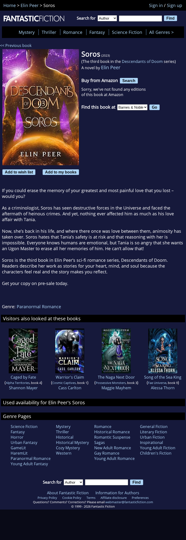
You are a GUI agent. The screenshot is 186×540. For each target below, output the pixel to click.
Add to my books (61, 172)
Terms (90, 497)
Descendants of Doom (142, 61)
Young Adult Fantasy (29, 463)
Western (63, 453)
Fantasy (97, 32)
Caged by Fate (23, 377)
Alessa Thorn (163, 387)
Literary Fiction (153, 432)
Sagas (99, 442)
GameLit (18, 447)
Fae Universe (157, 383)
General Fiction (154, 426)
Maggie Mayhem (116, 387)
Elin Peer (110, 67)
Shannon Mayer (23, 387)
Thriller (49, 32)
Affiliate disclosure (114, 497)
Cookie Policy (71, 497)
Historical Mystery (72, 442)
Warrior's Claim (70, 377)
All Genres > (162, 32)
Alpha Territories (18, 383)
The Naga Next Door (116, 377)
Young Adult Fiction (157, 447)
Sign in (156, 5)
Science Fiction (127, 32)
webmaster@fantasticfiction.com (129, 502)
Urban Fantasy (24, 442)
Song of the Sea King (162, 377)
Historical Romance (112, 432)
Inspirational (151, 442)
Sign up (174, 5)
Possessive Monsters (111, 383)
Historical (64, 437)
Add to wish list (19, 172)
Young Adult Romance (114, 458)
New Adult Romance (112, 447)
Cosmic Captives (64, 383)
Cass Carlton (69, 387)
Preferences (140, 497)
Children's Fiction (155, 453)
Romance (72, 32)
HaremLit (19, 453)
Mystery (27, 32)
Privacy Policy (47, 497)
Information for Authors (117, 492)
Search (128, 80)
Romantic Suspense (112, 437)
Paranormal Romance (39, 306)
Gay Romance (106, 453)
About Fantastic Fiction (68, 492)
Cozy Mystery (68, 447)
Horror (17, 437)
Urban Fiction (152, 437)
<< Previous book (15, 45)
